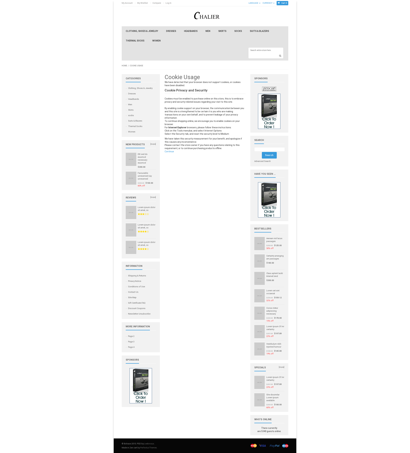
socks (238, 31)
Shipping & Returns (137, 275)
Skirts (222, 31)
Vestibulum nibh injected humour (273, 345)
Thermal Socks (135, 40)
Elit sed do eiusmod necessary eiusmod (143, 158)
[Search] (280, 55)
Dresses (171, 31)
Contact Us (133, 292)
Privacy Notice (134, 281)
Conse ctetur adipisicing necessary (272, 311)
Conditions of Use (136, 286)
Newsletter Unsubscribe (139, 314)
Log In (169, 3)
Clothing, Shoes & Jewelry (142, 31)
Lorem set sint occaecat (272, 292)
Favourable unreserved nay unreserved (145, 176)
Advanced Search (262, 161)
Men (207, 31)
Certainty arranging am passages (275, 257)
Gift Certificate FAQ (136, 303)
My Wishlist (142, 3)
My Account (127, 3)
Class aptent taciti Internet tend (274, 274)
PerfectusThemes (148, 447)
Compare (156, 3)
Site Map (132, 297)
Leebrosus (149, 443)
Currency (267, 3)
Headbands (190, 31)
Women (156, 40)
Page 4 (131, 347)
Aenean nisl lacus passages (274, 239)
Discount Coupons (136, 308)
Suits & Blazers (259, 31)
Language (254, 3)
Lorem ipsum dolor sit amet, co (146, 208)
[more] (153, 144)
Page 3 (131, 341)
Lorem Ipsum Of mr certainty (275, 328)
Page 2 (131, 336)
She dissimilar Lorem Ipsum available (272, 397)
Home (124, 66)
